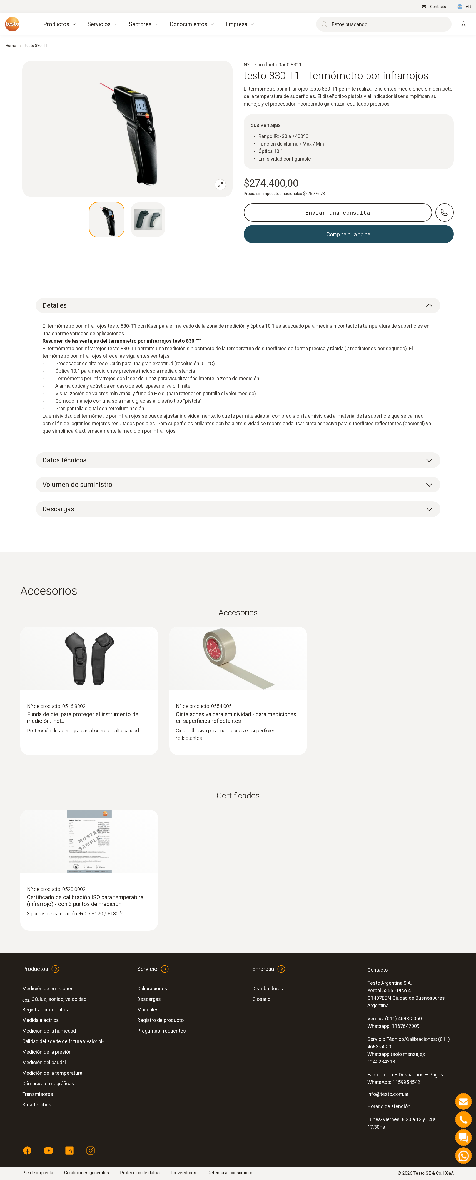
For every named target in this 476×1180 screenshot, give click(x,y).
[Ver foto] (106, 219)
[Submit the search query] (322, 24)
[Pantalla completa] (220, 184)
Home (11, 45)
